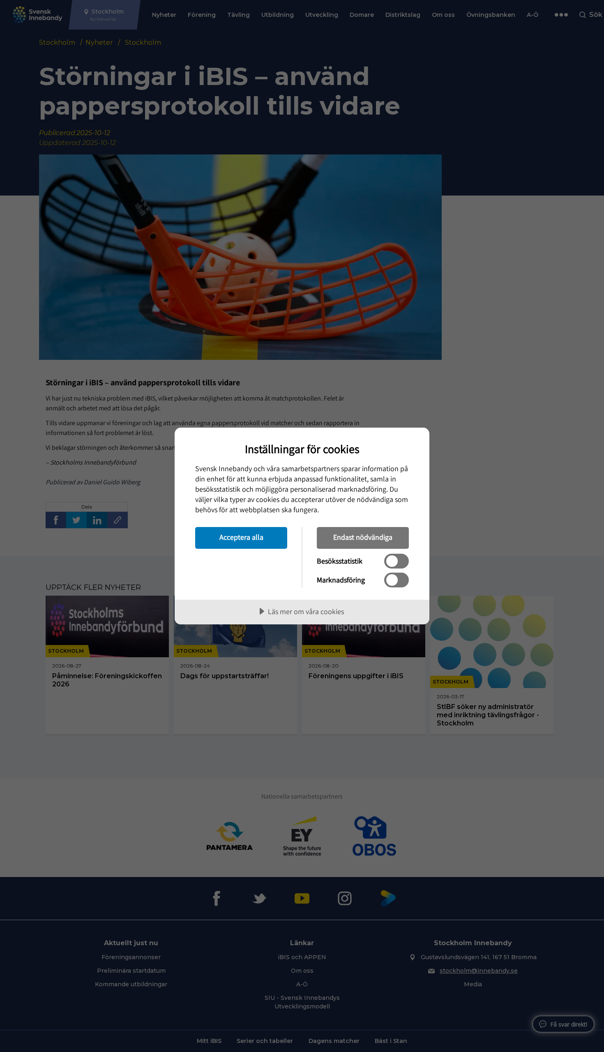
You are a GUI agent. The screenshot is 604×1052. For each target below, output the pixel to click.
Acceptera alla (241, 537)
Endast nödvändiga (362, 537)
